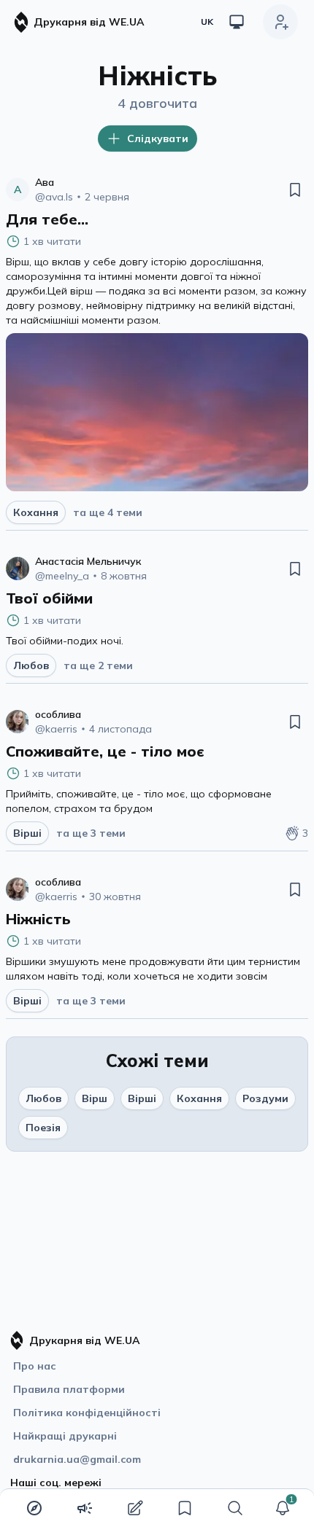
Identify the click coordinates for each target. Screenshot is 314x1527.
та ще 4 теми (107, 512)
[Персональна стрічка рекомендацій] (34, 1508)
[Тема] (237, 22)
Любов (43, 1098)
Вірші (142, 1098)
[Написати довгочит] (135, 1508)
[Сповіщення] (282, 1508)
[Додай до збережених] (295, 189)
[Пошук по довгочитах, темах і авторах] (235, 1508)
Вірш (94, 1098)
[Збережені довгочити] (185, 1508)
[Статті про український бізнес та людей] (85, 1508)
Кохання (199, 1098)
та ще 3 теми (91, 833)
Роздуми (265, 1098)
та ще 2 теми (98, 665)
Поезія (43, 1127)
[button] (282, 1508)
